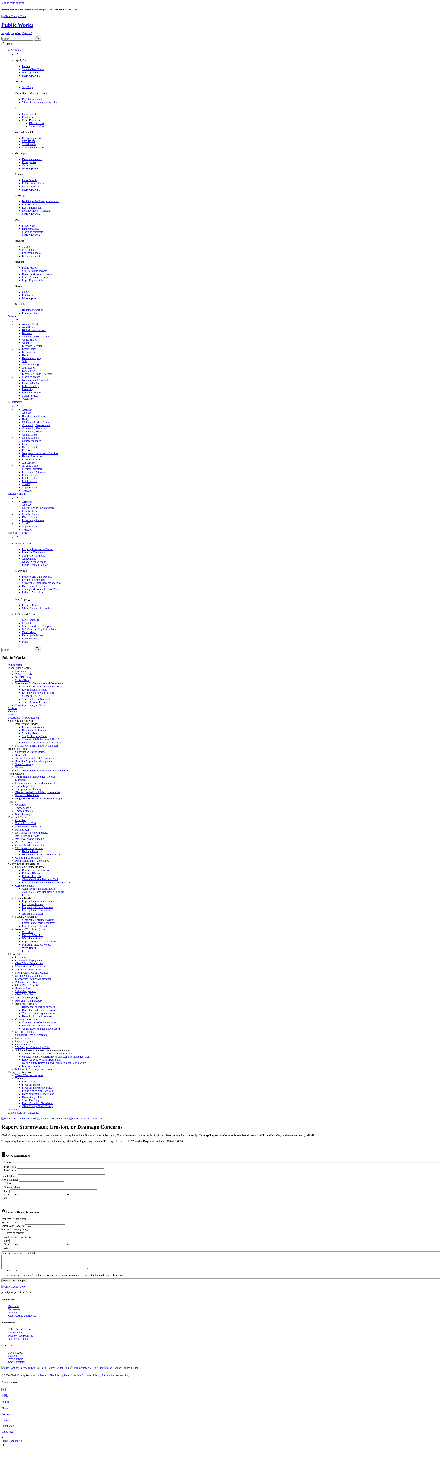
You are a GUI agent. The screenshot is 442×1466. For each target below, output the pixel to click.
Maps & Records (17, 532)
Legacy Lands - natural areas (38, 901)
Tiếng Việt (7, 1431)
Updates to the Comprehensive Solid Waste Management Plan (56, 1056)
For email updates (31, 252)
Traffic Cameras (24, 810)
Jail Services (29, 462)
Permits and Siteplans (33, 579)
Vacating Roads (30, 733)
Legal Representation (33, 280)
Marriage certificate (32, 231)
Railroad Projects (31, 876)
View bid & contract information (39, 102)
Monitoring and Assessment (30, 966)
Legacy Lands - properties (36, 910)
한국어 (5, 1407)
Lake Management (25, 991)
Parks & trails (29, 180)
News (11, 714)
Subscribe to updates (33, 147)
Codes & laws (29, 339)
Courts (25, 342)
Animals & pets (30, 324)
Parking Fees (22, 829)
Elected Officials (17, 493)
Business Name (9, 1222)
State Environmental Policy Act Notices (36, 745)
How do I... (14, 49)
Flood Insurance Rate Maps (37, 1087)
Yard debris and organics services (40, 1013)
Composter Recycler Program (31, 1034)
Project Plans (22, 680)
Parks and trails (30, 383)
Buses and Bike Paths (27, 795)
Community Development (36, 425)
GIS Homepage (30, 619)
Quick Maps (29, 632)
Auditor (26, 412)
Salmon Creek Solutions (28, 975)
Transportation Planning (28, 789)
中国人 (5, 1395)
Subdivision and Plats (34, 555)
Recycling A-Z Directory (28, 1000)
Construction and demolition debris (41, 1028)
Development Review (34, 585)
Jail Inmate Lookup (18, 1338)
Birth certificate (30, 228)
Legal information (32, 207)
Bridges (19, 767)
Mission (12, 1355)
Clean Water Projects (26, 985)
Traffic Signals (23, 807)
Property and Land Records (37, 576)
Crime (25, 291)
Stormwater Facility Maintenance (33, 978)
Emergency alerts (31, 138)
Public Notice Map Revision (37, 1090)
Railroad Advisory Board (36, 870)
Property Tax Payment (20, 1335)
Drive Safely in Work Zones (23, 1112)
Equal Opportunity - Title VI (30, 705)
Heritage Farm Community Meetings (42, 854)
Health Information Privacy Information (93, 1375)
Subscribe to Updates (19, 1329)
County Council (31, 437)
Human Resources (32, 456)
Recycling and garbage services (39, 1009)
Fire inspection (30, 313)
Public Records (23, 674)
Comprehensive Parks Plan (30, 845)
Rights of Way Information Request (41, 742)
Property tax (28, 225)
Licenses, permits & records (37, 373)
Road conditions (31, 186)
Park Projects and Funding (29, 838)
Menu (9, 43)
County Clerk (29, 434)
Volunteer (13, 1109)
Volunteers (28, 398)
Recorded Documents (34, 552)
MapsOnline (15, 1332)
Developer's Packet (32, 635)
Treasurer (27, 490)
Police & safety (30, 386)
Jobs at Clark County (33, 69)
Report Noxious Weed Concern (39, 941)
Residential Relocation (34, 730)
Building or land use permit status (40, 201)
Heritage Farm (30, 851)
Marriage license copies (35, 277)
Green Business (23, 1037)
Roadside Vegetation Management (33, 761)
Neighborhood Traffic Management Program (39, 798)
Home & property (31, 358)
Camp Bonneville (24, 885)
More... (26, 641)
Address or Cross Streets (17, 1237)
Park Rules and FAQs (27, 835)
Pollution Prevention (26, 982)
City (6, 1191)
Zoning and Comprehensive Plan (40, 589)
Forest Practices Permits (35, 926)
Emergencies (29, 162)
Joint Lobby (28, 367)
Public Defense (30, 475)
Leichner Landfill (31, 1065)
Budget (26, 419)
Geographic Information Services (40, 453)
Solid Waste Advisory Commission (34, 1069)
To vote (26, 246)
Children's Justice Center (35, 336)
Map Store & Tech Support (37, 626)
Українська (7, 1425)
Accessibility (122, 1375)
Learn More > (72, 9)
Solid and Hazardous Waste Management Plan (47, 1053)
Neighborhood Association (36, 210)
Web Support (15, 1358)
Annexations (29, 558)
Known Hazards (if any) (14, 1229)
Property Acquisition (33, 726)
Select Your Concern (12, 1225)
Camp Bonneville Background (38, 888)
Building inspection (32, 309)
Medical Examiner (32, 468)
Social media (29, 144)
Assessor (27, 409)
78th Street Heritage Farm (29, 848)
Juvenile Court (30, 465)
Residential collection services (38, 1006)
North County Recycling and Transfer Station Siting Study (54, 1062)
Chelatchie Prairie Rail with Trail (40, 879)
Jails (24, 361)
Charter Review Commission (38, 507)
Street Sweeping (24, 764)
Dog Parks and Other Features (31, 832)
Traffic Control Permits (34, 702)
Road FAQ (21, 754)
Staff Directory (23, 677)
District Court (36, 123)
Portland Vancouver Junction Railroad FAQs (46, 882)
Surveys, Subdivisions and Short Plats (42, 739)
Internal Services (31, 459)
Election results (30, 204)
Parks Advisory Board (27, 842)
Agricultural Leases (32, 913)
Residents (13, 1306)
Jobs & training (30, 364)
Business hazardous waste (36, 1025)
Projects (12, 708)
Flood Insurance (31, 1084)
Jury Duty (27, 87)
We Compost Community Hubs (32, 1047)
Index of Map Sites (32, 592)
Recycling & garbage (33, 392)
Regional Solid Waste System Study (41, 1059)
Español (5, 1419)
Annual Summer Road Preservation (34, 758)
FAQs (25, 894)
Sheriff (26, 484)
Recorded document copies (37, 273)
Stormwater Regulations (28, 969)
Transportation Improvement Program (35, 776)
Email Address (9, 1176)
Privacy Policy (63, 1375)
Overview (20, 804)
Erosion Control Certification (38, 692)
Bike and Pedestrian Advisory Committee (37, 792)
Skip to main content (12, 2)
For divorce (28, 117)
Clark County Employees (22, 1315)
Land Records (29, 638)
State (6, 1194)
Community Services (33, 431)
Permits (26, 66)
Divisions (20, 671)
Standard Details (31, 695)
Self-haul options (24, 1031)
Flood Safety (29, 1081)
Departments (15, 401)
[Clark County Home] (13, 16)
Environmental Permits (34, 689)
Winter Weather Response (29, 1075)
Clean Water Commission (29, 963)
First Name (10, 1166)
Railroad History (31, 873)
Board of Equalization (34, 415)
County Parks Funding (27, 857)
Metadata (27, 622)
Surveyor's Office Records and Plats (41, 582)
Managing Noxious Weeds (36, 944)
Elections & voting (32, 345)
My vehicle (28, 249)
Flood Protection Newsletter (37, 1103)
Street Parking (23, 814)
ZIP (6, 1197)
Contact (12, 711)
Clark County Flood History (37, 1106)
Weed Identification (32, 938)
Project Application (32, 904)
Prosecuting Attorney (33, 471)
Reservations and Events (28, 826)
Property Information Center (37, 549)
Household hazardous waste (37, 1016)
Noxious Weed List (32, 935)
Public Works (17, 25)
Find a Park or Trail (25, 823)
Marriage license (31, 72)
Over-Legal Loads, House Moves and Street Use (41, 770)
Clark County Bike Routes (36, 608)
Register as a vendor (33, 99)
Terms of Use (47, 1375)
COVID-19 (28, 141)
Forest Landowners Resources (38, 922)
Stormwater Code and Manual (31, 972)
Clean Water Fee (24, 994)
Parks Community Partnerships (32, 860)
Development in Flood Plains (38, 1093)
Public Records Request (35, 564)
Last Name (10, 1170)
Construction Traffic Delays (30, 751)
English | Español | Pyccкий (16, 33)
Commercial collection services (39, 1022)
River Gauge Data (32, 1097)
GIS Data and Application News (39, 629)
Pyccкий (6, 1414)
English (5, 1401)
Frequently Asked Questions (23, 717)
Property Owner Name (13, 1218)
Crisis (25, 165)
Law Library (29, 370)
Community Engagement (28, 960)
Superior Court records (34, 270)
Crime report (29, 113)
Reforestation (22, 988)
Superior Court (37, 126)
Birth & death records (34, 330)
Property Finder (30, 605)
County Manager (31, 440)
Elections (27, 450)
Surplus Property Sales (34, 736)
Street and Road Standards (36, 698)
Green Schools (23, 1044)
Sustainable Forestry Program (38, 919)
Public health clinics (33, 183)
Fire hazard (28, 295)
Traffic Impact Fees (25, 786)
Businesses (14, 1309)
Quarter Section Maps (34, 561)
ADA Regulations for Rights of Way (42, 686)
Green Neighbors (24, 1041)
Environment (29, 352)
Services (12, 316)
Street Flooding (30, 1100)
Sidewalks (20, 779)
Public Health (29, 478)
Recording (27, 389)
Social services (30, 395)
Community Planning (33, 428)
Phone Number (9, 1179)
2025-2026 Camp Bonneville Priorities (43, 891)
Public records (30, 267)
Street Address (12, 1187)
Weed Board (29, 947)
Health (25, 355)
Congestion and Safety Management (35, 782)
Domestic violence (32, 159)
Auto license (29, 327)
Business (27, 333)
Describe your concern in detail (18, 1253)
